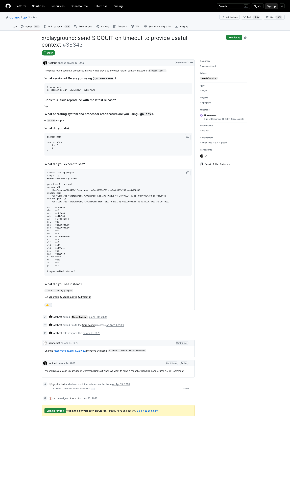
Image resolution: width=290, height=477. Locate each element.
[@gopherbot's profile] (45, 343)
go (25, 17)
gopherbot (54, 342)
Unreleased (88, 324)
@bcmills (54, 296)
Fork (253, 17)
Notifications (231, 17)
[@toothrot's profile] (45, 62)
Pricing (118, 6)
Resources (58, 6)
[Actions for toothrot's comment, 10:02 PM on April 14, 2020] (191, 363)
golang (14, 17)
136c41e (185, 389)
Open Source (79, 6)
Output (56, 120)
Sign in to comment (147, 410)
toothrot (53, 62)
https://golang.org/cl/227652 (70, 350)
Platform (20, 6)
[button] (187, 137)
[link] (55, 317)
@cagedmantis (68, 296)
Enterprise (100, 6)
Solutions (38, 6)
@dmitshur (84, 296)
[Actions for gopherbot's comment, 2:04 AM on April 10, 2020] (191, 343)
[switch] (48, 305)
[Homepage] (8, 6)
